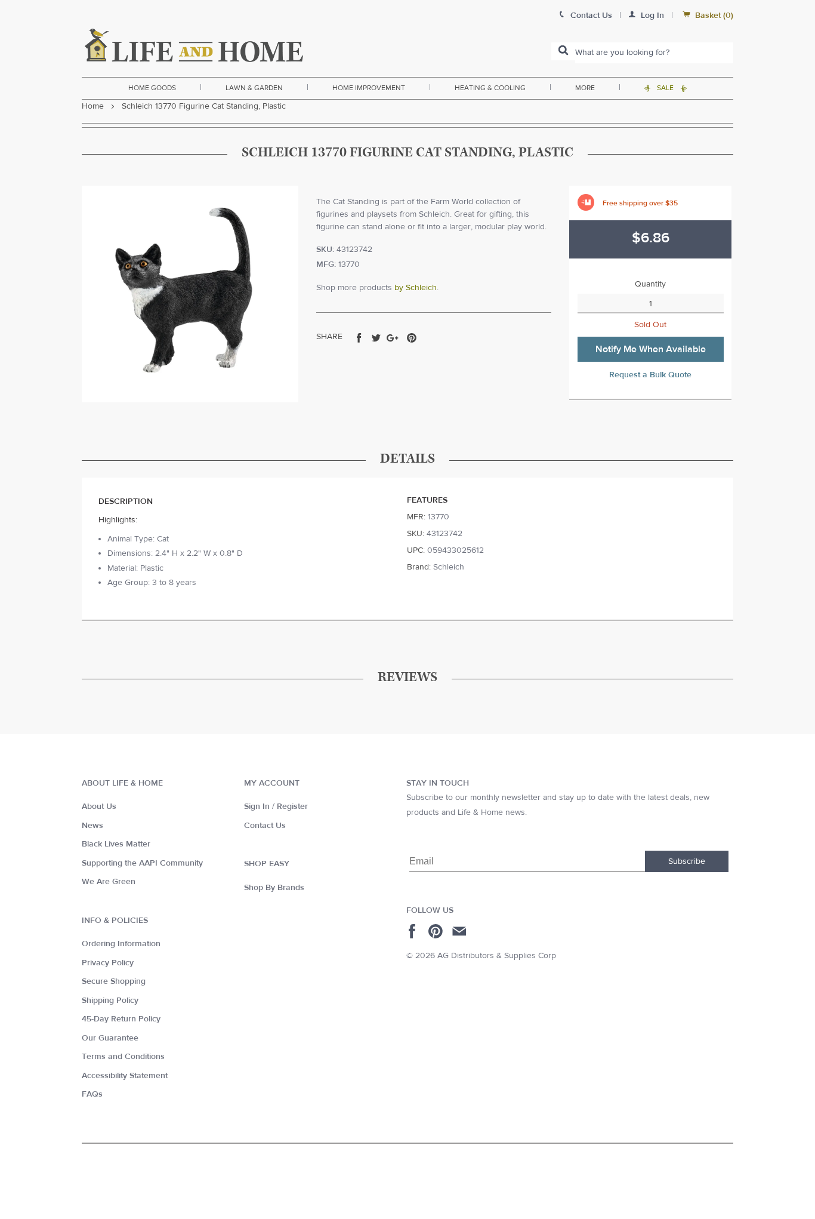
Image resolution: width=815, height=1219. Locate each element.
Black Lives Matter (116, 844)
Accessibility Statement (125, 1075)
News (92, 825)
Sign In (257, 806)
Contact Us (265, 825)
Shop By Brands (274, 887)
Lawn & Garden (254, 88)
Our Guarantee (110, 1038)
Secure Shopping (114, 981)
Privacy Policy (108, 963)
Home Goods (152, 88)
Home (93, 106)
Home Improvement (368, 88)
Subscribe (686, 861)
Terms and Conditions (123, 1056)
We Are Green (108, 881)
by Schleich (415, 287)
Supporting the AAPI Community (142, 863)
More (585, 88)
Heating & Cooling (490, 88)
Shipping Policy (110, 1000)
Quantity (650, 284)
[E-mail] (460, 931)
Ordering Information (121, 943)
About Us (99, 806)
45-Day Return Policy (121, 1019)
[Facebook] (414, 931)
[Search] (563, 51)
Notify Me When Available (650, 349)
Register (292, 806)
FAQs (92, 1094)
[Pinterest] (437, 931)
